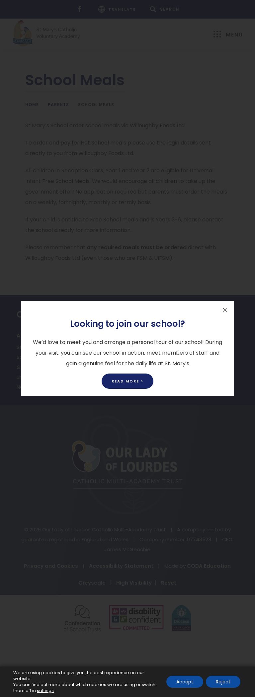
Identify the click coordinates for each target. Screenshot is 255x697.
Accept (184, 681)
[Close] (224, 310)
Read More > (127, 381)
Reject (223, 681)
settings (45, 691)
